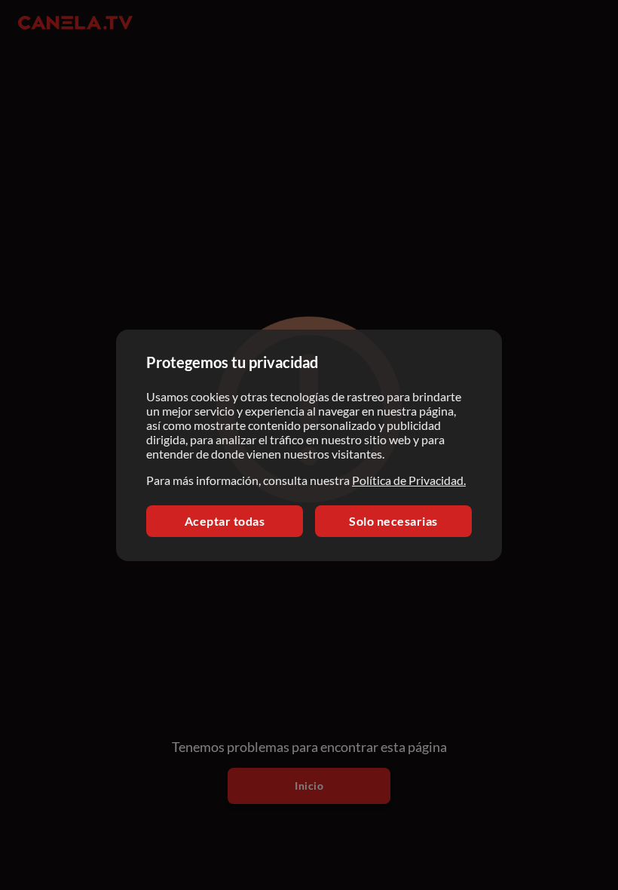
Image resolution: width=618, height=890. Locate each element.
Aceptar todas (225, 521)
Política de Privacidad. (409, 480)
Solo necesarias (393, 521)
